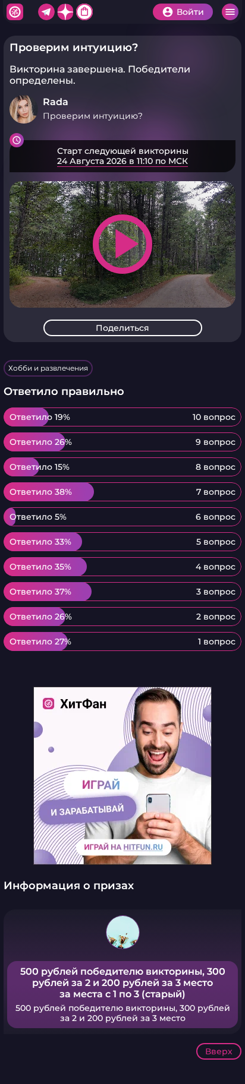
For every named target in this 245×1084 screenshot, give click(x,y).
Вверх (219, 1051)
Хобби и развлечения (48, 368)
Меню (230, 12)
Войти (190, 12)
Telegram (46, 12)
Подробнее (122, 156)
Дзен (65, 12)
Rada (55, 102)
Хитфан (15, 12)
